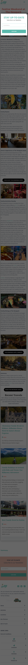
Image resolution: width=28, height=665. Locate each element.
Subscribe (14, 31)
